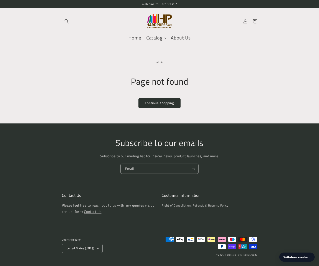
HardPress (230, 254)
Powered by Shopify (247, 254)
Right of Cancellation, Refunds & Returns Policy (195, 205)
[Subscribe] (193, 169)
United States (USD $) (80, 248)
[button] (66, 21)
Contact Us (92, 211)
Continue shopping (159, 102)
